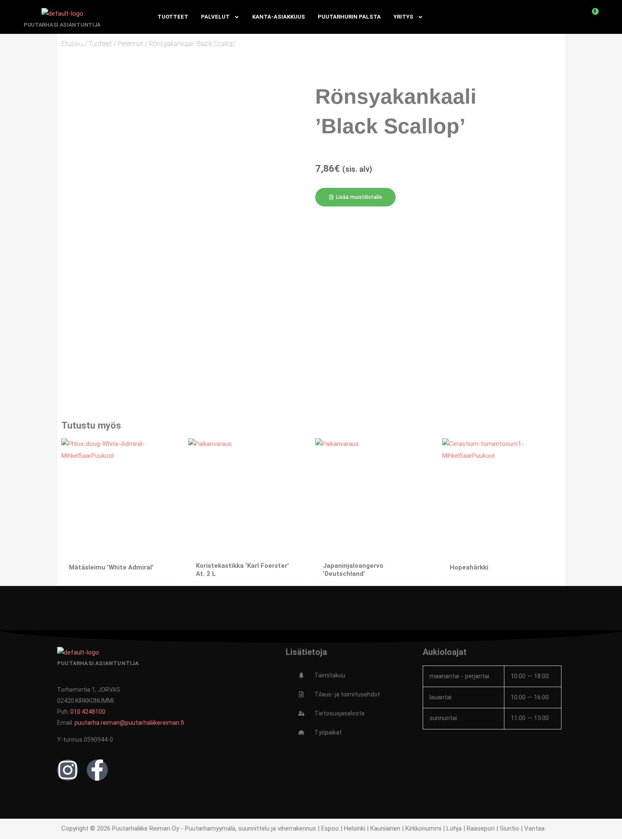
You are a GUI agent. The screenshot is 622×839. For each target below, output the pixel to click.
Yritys (403, 17)
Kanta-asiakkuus (278, 17)
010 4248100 (87, 711)
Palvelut (215, 17)
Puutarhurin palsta (349, 17)
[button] (355, 197)
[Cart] (591, 17)
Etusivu (72, 44)
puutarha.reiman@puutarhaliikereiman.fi (129, 722)
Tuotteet (172, 17)
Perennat (130, 44)
